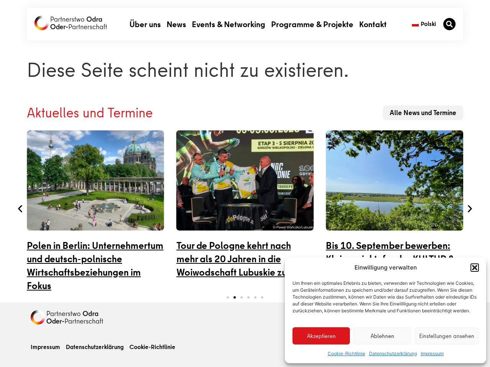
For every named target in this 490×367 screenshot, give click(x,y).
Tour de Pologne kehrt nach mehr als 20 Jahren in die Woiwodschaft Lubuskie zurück (240, 259)
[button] (475, 267)
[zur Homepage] (67, 317)
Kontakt (373, 23)
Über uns (145, 23)
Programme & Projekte (312, 23)
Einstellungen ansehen (446, 336)
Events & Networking (228, 23)
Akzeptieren (321, 336)
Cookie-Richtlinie (346, 353)
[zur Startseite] (70, 23)
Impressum (432, 353)
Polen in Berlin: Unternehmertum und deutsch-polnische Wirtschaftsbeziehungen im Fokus (95, 265)
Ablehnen (382, 336)
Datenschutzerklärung (393, 353)
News (176, 23)
